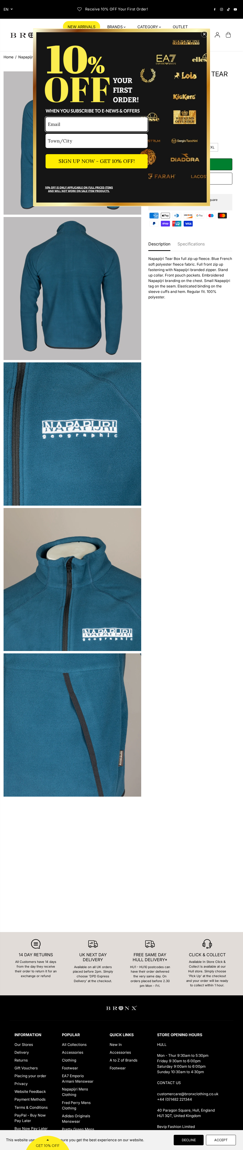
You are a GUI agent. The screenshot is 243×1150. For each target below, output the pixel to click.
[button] (204, 34)
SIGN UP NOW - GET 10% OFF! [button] (97, 161)
